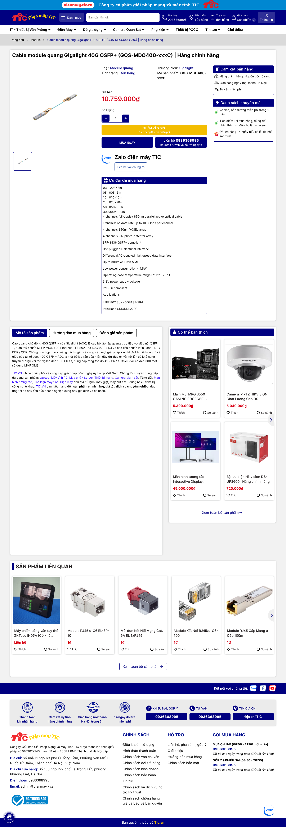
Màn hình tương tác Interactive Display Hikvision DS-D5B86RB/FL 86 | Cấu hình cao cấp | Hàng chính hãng (194, 479)
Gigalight (186, 68)
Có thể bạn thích (193, 332)
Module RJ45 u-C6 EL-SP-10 (88, 633)
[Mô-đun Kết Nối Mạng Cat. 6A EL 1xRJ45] (143, 600)
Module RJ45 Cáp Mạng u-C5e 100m (248, 633)
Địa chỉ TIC (253, 717)
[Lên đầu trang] (9, 806)
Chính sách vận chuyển (141, 757)
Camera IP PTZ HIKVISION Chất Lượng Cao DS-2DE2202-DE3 (247, 396)
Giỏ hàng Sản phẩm (246, 17)
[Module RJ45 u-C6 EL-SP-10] (89, 600)
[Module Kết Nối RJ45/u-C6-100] (196, 600)
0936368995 (166, 717)
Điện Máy (65, 29)
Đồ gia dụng (93, 29)
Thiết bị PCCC (187, 29)
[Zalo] (253, 688)
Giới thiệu (235, 29)
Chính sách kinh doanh (140, 769)
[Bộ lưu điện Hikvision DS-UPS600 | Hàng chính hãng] (249, 446)
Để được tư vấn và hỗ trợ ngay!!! (181, 142)
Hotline (177, 17)
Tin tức (211, 29)
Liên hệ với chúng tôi (131, 167)
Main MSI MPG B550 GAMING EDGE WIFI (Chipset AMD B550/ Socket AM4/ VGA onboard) (195, 396)
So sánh (212, 412)
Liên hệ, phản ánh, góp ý (187, 744)
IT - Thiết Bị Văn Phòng (29, 29)
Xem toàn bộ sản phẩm (220, 512)
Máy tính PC (59, 377)
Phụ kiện (158, 29)
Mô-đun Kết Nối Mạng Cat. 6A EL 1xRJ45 (142, 633)
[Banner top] (143, 4)
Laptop (44, 377)
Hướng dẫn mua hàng (185, 757)
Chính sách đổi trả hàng (141, 763)
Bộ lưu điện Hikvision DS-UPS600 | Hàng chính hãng (248, 479)
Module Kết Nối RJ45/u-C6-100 (196, 633)
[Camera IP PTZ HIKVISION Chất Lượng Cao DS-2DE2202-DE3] (249, 364)
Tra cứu (222, 17)
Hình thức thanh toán (139, 751)
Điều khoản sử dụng (138, 744)
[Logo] (34, 17)
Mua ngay (127, 142)
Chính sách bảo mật (183, 763)
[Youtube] (272, 688)
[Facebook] (263, 688)
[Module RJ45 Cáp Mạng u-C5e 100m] (249, 600)
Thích (181, 412)
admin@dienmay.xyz (37, 786)
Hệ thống (201, 17)
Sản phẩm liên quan (44, 567)
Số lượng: (108, 110)
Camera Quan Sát (127, 29)
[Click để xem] (53, 107)
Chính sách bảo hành (139, 775)
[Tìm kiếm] (153, 17)
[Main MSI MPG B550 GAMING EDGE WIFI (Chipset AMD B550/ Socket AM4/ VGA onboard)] (195, 364)
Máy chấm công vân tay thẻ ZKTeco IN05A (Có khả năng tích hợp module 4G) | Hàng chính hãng (36, 633)
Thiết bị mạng (103, 377)
